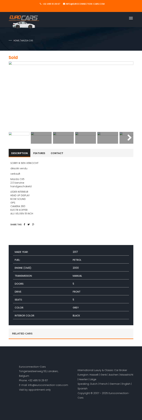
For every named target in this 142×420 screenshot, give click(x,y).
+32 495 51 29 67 (51, 3)
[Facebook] (24, 224)
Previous (13, 96)
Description (19, 153)
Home (16, 40)
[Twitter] (29, 224)
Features (39, 153)
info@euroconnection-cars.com (85, 3)
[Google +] (33, 224)
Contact (57, 153)
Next (128, 96)
